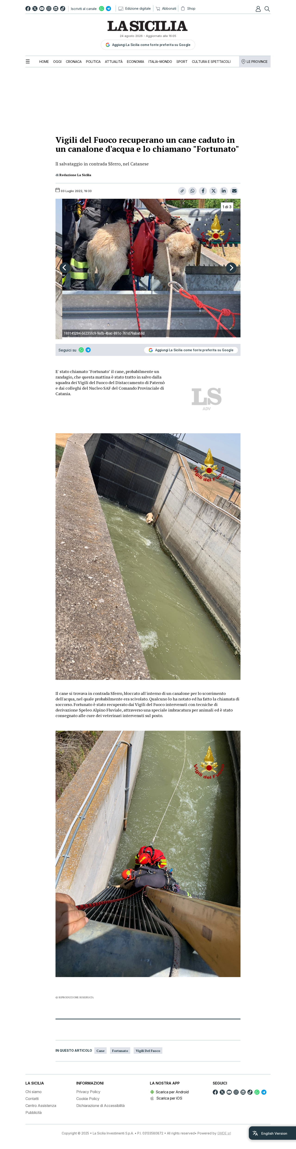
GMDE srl (224, 1133)
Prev (64, 268)
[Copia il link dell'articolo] (182, 191)
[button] (258, 8)
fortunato (120, 1050)
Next (231, 268)
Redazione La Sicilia (75, 175)
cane (100, 1050)
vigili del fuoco (148, 1050)
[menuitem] (44, 61)
